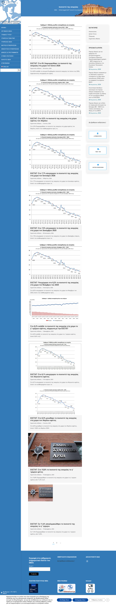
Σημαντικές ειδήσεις (36, 68)
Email (31, 566)
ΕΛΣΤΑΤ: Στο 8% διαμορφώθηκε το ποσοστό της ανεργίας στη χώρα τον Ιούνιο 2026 (51, 64)
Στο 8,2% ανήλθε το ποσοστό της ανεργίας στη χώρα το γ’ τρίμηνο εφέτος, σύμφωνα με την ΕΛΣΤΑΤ (54, 327)
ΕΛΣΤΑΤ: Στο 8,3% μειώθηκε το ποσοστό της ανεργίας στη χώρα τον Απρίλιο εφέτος (53, 419)
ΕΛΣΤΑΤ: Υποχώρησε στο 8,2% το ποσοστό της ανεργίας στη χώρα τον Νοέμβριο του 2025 (54, 283)
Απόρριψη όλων (80, 600)
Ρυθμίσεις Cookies (97, 600)
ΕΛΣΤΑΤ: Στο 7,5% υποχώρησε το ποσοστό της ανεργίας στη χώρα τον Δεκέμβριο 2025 (54, 229)
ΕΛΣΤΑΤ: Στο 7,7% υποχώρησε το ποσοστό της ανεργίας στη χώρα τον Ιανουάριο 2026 (54, 174)
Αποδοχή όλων (64, 600)
